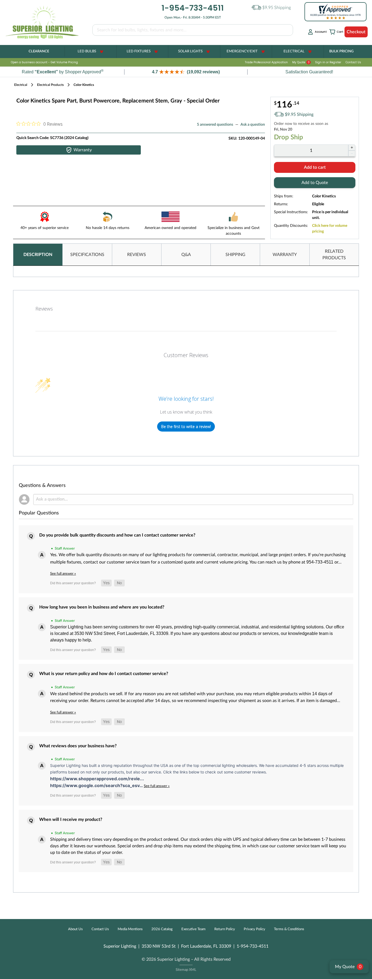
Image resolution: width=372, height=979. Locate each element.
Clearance (39, 51)
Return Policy (224, 929)
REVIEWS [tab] (136, 254)
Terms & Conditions (289, 929)
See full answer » (63, 574)
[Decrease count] (351, 153)
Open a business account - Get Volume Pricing (44, 62)
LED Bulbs (87, 51)
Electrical (293, 51)
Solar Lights (190, 51)
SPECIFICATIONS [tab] (87, 254)
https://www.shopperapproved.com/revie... (97, 778)
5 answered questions (215, 124)
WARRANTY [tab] (285, 254)
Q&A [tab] (186, 254)
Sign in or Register (328, 62)
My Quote (301, 62)
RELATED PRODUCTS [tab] (334, 254)
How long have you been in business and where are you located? (101, 607)
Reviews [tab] (44, 308)
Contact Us (353, 62)
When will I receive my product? (70, 819)
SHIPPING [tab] (235, 254)
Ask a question (252, 124)
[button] (186, 72)
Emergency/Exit (242, 51)
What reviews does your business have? (78, 746)
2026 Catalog (162, 929)
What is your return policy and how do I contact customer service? (103, 673)
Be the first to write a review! (186, 426)
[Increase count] (351, 147)
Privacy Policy (254, 929)
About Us (75, 929)
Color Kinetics (84, 84)
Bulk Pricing (341, 51)
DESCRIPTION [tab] (37, 254)
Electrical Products (50, 84)
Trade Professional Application (266, 62)
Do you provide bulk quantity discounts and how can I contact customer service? (117, 535)
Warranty (83, 150)
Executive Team (193, 929)
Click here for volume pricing (329, 228)
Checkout (356, 32)
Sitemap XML (186, 970)
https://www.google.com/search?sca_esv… (97, 785)
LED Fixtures (139, 51)
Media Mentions (130, 929)
